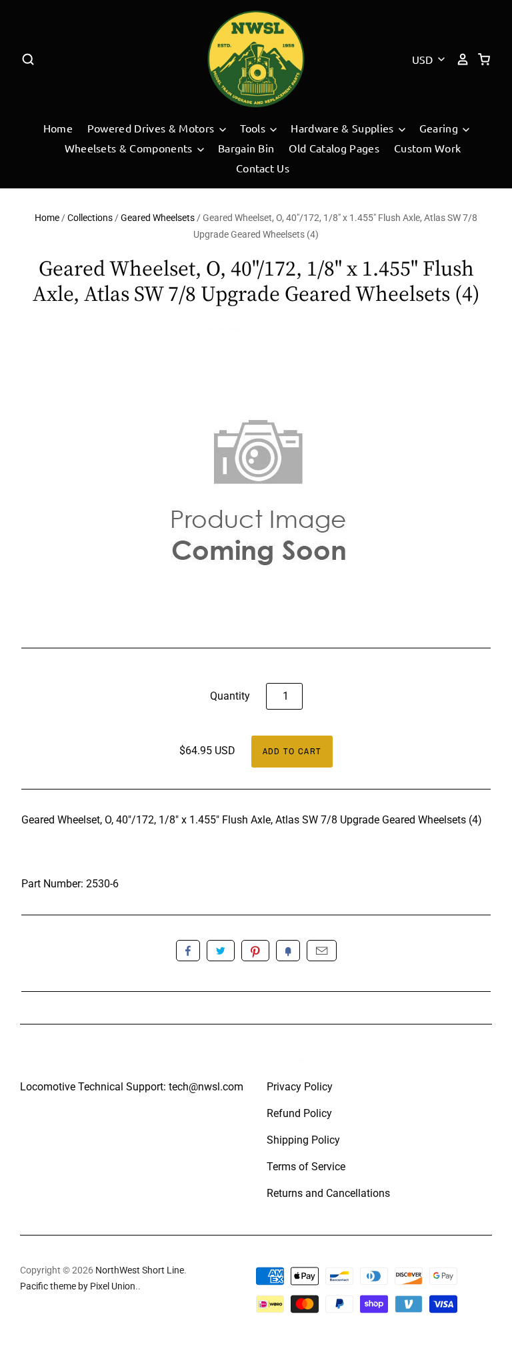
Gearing (440, 127)
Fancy (288, 950)
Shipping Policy (303, 1140)
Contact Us (262, 167)
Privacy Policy (300, 1086)
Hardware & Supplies (343, 127)
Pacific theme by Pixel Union (77, 1286)
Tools (254, 127)
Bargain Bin (246, 147)
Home (58, 127)
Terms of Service (306, 1166)
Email (322, 950)
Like (188, 950)
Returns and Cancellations (328, 1193)
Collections (90, 217)
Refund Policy (299, 1113)
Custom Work (427, 147)
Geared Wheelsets (158, 217)
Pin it (255, 950)
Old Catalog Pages (334, 147)
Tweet (221, 950)
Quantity (230, 696)
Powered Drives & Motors (152, 127)
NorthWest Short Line (256, 330)
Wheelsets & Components (130, 147)
